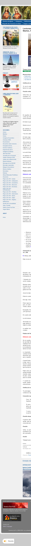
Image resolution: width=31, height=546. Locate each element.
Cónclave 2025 (7, 140)
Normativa (5, 171)
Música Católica (7, 169)
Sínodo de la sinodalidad (9, 203)
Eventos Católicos (7, 147)
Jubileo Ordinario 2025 (9, 157)
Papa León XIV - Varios (9, 195)
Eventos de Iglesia (8, 21)
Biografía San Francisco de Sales (11, 23)
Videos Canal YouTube (9, 207)
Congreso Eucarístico (8, 138)
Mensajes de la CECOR (9, 163)
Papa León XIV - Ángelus (9, 199)
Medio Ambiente (7, 161)
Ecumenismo (6, 141)
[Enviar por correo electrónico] (27, 453)
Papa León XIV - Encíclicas (10, 186)
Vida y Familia (6, 205)
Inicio (4, 217)
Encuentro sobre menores (10, 143)
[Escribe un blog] (28, 453)
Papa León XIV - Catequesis (10, 180)
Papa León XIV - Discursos (10, 184)
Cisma (4, 136)
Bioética (5, 134)
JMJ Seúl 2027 (7, 153)
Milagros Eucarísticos (8, 167)
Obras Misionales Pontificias (10, 175)
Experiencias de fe (8, 149)
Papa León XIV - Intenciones (10, 193)
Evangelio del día (7, 145)
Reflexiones (6, 201)
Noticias (5, 173)
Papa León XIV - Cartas (9, 178)
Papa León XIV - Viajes (9, 197)
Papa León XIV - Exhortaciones (7, 189)
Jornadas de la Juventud (9, 155)
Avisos (4, 132)
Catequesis (19, 21)
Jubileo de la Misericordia (9, 159)
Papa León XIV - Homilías (9, 191)
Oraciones (5, 177)
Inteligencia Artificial (8, 151)
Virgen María (6, 209)
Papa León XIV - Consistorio (10, 182)
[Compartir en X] (30, 453)
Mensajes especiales (8, 165)
